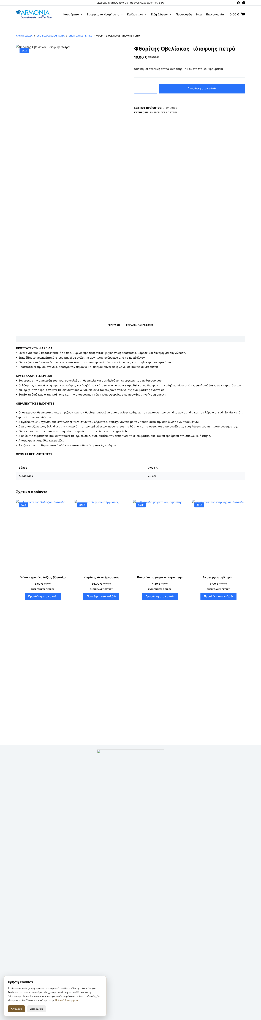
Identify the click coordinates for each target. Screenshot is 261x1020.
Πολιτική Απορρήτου (66, 1000)
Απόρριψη (36, 1008)
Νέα (199, 14)
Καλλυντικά (135, 14)
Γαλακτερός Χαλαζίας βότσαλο (43, 577)
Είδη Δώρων (159, 14)
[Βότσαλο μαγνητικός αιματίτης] (159, 535)
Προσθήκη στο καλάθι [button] (42, 596)
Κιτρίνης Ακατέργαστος (101, 577)
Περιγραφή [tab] (114, 325)
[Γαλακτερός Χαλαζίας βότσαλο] (42, 535)
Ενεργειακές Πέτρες (163, 112)
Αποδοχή (16, 1008)
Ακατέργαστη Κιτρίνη (218, 577)
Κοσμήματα (71, 14)
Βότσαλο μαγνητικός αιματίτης (160, 577)
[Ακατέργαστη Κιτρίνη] (218, 535)
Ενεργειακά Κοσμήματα (103, 14)
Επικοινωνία (215, 14)
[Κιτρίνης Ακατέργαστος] (101, 535)
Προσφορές (184, 14)
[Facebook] (238, 2)
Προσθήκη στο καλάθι (201, 88)
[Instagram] (243, 2)
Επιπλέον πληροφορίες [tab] (140, 325)
